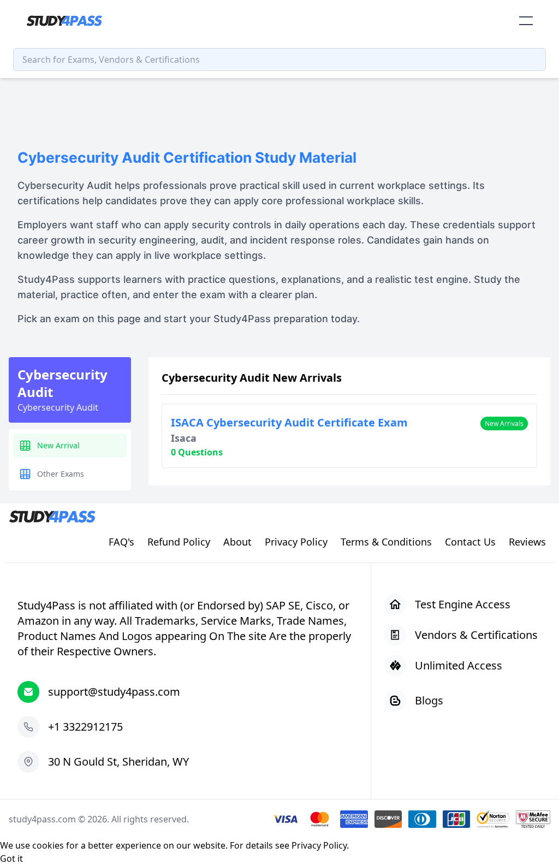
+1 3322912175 (85, 726)
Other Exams (60, 474)
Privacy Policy (319, 845)
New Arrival (58, 445)
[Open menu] (526, 20)
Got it (11, 858)
